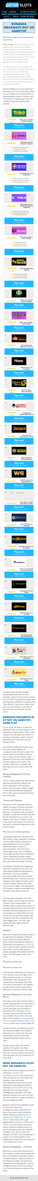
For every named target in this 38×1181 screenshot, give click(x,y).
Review (11, 122)
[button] (17, 12)
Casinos (12, 12)
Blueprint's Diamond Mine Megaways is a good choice (17, 1117)
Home (4, 12)
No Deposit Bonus (28, 12)
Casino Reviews (27, 16)
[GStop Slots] (19, 5)
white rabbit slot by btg (22, 1088)
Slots (6, 16)
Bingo (15, 16)
